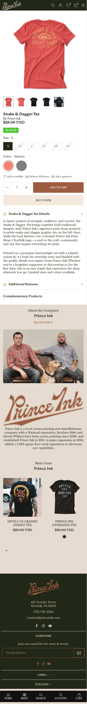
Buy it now (43, 200)
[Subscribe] (79, 652)
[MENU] (83, 5)
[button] (6, 551)
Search (41, 698)
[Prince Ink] (11, 5)
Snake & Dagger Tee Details (29, 214)
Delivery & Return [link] (39, 176)
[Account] (60, 5)
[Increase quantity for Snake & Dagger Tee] (26, 187)
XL (44, 146)
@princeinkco (43, 322)
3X (68, 146)
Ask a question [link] (63, 176)
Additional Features (23, 284)
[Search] (53, 5)
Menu (24, 698)
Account (61, 698)
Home (8, 698)
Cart (79, 698)
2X (56, 146)
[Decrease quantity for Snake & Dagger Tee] (7, 187)
